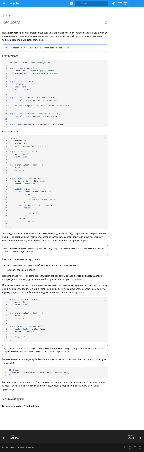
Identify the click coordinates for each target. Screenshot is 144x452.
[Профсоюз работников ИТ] (125, 447)
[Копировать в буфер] (105, 62)
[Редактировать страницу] (106, 22)
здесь (66, 351)
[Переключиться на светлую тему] (71, 3)
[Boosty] (135, 447)
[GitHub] (130, 447)
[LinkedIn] (140, 447)
